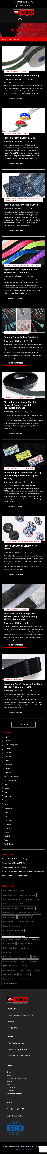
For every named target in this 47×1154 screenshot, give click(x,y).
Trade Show (8, 844)
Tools (6, 840)
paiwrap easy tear (9, 970)
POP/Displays (28, 398)
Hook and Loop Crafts (25, 921)
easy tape (29, 899)
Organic (7, 804)
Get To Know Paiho (11, 776)
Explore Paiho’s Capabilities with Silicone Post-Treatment (23, 871)
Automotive (8, 741)
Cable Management (11, 745)
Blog (8, 1084)
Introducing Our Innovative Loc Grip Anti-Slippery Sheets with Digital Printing (23, 475)
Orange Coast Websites (23, 1149)
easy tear (40, 899)
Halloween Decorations (11, 908)
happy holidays (8, 913)
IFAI (5, 784)
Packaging (19, 398)
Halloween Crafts (26, 904)
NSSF (35, 957)
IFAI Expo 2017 (8, 943)
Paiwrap (24, 966)
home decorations (25, 917)
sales (29, 970)
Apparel (8, 133)
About (9, 1075)
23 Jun (19, 691)
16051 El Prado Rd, (15, 1015)
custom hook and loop (27, 895)
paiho (22, 961)
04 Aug (19, 276)
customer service (9, 895)
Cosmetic (7, 753)
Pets (6, 812)
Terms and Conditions (14, 1094)
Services (9, 1081)
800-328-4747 (25, 6)
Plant (6, 816)
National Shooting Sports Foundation (16, 957)
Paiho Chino (33, 961)
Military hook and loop (25, 943)
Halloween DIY (29, 908)
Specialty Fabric (8, 979)
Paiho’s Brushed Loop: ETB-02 (20, 138)
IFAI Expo (34, 939)
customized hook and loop (12, 899)
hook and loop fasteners (11, 926)
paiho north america (10, 966)
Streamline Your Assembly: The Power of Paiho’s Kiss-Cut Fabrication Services (20, 405)
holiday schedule (9, 917)
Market (8, 71)
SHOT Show (8, 828)
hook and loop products (11, 939)
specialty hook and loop (27, 979)
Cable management (10, 891)
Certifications (11, 1087)
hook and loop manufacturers (13, 935)
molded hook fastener (10, 952)
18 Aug (19, 141)
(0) (27, 79)
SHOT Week (24, 974)
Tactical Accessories (10, 983)
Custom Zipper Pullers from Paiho (21, 337)
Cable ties (24, 891)
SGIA (37, 970)
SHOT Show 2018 (9, 974)
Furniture (27, 198)
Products (7, 824)
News (19, 71)
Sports (8, 200)
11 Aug (19, 208)
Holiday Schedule (10, 780)
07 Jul (19, 552)
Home (9, 1072)
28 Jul (19, 341)
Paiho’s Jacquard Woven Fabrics (21, 205)
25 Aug (19, 79)
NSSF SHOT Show (9, 961)
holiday (36, 913)
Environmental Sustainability (16, 1078)
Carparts (7, 749)
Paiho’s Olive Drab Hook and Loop (21, 75)
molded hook (25, 948)
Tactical (24, 71)
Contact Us (10, 1090)
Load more (23, 725)
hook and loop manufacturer (13, 930)
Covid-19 (7, 756)
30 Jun (19, 623)
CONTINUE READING (15, 99)
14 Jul (19, 482)
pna (21, 970)
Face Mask (8, 764)
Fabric (14, 198)
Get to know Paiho (9, 904)
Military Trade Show (10, 948)
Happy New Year (24, 913)
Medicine (7, 796)
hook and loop (8, 921)
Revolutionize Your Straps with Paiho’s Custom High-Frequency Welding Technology (20, 616)
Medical (14, 71)
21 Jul (19, 412)
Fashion (20, 198)
